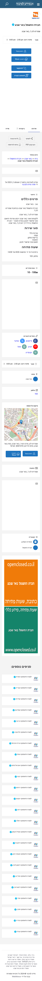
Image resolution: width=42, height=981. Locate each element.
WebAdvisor (16, 977)
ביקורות (21, 129)
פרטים (34, 129)
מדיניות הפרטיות (29, 957)
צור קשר (19, 957)
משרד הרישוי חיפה (14, 959)
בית (36, 159)
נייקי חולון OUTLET (28, 962)
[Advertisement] (21, 101)
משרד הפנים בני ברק (14, 962)
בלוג (29, 955)
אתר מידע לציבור (28, 184)
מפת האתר (23, 955)
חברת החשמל (15, 159)
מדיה (7, 129)
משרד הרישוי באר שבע (13, 966)
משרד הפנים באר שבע (21, 968)
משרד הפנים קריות (11, 964)
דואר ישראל (12, 957)
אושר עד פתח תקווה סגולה (28, 964)
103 (36, 394)
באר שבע (28, 159)
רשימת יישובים (13, 955)
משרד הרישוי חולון (28, 959)
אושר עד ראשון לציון (29, 966)
